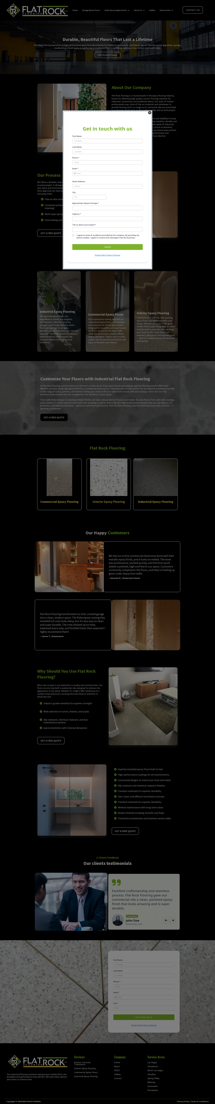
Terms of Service (113, 255)
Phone (75, 158)
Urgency (76, 214)
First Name (77, 136)
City (74, 192)
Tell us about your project (84, 225)
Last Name (77, 147)
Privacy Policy (100, 255)
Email (75, 169)
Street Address (78, 181)
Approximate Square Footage (85, 203)
